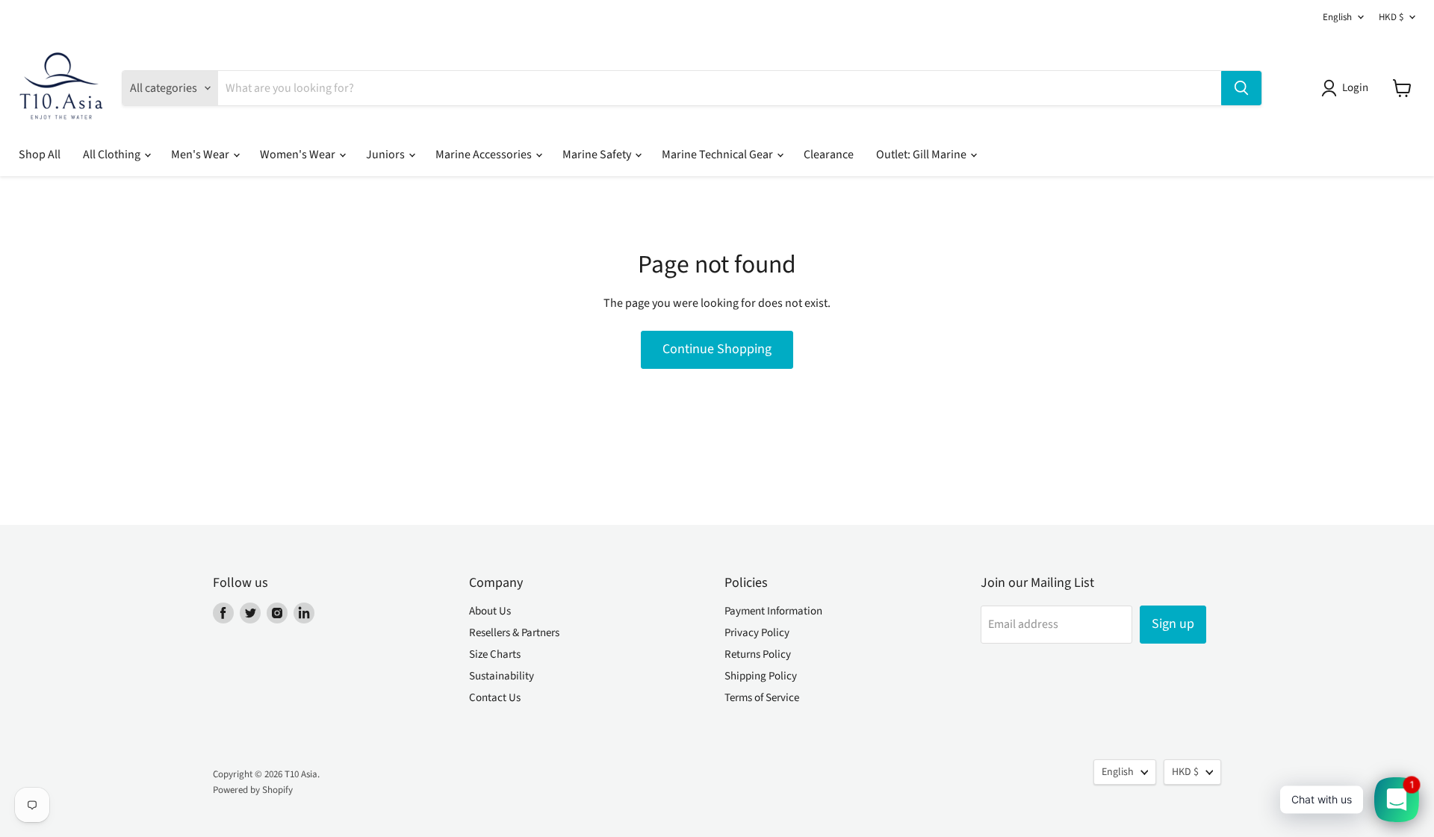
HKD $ (1391, 17)
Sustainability (501, 676)
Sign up (1173, 623)
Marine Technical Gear (718, 154)
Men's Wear (201, 154)
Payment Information (773, 611)
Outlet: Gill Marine (922, 154)
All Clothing (113, 154)
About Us (490, 611)
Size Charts (495, 654)
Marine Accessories (484, 154)
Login (1355, 88)
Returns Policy (757, 654)
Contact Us (495, 698)
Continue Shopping (717, 349)
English (1337, 17)
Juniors (386, 154)
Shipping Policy (760, 676)
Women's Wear (299, 154)
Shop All (39, 154)
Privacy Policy (756, 633)
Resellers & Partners (514, 633)
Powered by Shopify (253, 790)
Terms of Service (761, 698)
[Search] (1241, 88)
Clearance (829, 154)
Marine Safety (597, 154)
